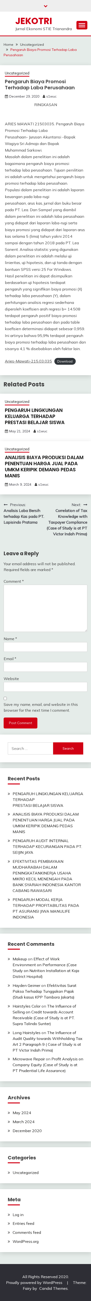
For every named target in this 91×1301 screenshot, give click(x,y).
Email (10, 658)
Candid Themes (53, 1288)
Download (65, 361)
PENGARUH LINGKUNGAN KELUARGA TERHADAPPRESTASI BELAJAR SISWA (35, 416)
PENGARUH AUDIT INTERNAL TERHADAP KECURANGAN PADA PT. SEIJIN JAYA (47, 846)
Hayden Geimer (26, 985)
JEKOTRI (33, 21)
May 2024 (22, 1112)
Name (10, 638)
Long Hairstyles (27, 1032)
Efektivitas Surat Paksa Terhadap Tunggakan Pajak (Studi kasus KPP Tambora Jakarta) (44, 991)
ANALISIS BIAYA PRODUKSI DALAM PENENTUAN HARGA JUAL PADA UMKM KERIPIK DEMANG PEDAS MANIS (44, 466)
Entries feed (23, 1223)
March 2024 (23, 1121)
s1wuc (51, 96)
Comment (14, 581)
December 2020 (27, 1130)
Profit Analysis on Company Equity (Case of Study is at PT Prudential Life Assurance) (48, 1064)
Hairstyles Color (27, 1006)
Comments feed (27, 1232)
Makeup (20, 958)
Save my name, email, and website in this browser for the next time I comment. (41, 707)
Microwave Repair (29, 1058)
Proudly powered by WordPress (34, 1282)
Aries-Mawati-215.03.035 (28, 361)
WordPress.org (26, 1241)
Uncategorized (17, 73)
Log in (18, 1214)
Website (11, 678)
